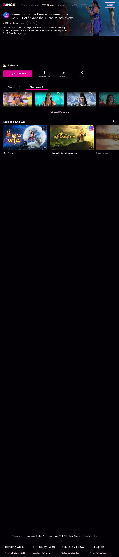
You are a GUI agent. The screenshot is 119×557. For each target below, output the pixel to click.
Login (110, 5)
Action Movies (42, 553)
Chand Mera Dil (14, 553)
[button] (19, 100)
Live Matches (98, 553)
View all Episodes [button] (60, 112)
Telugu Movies (70, 553)
